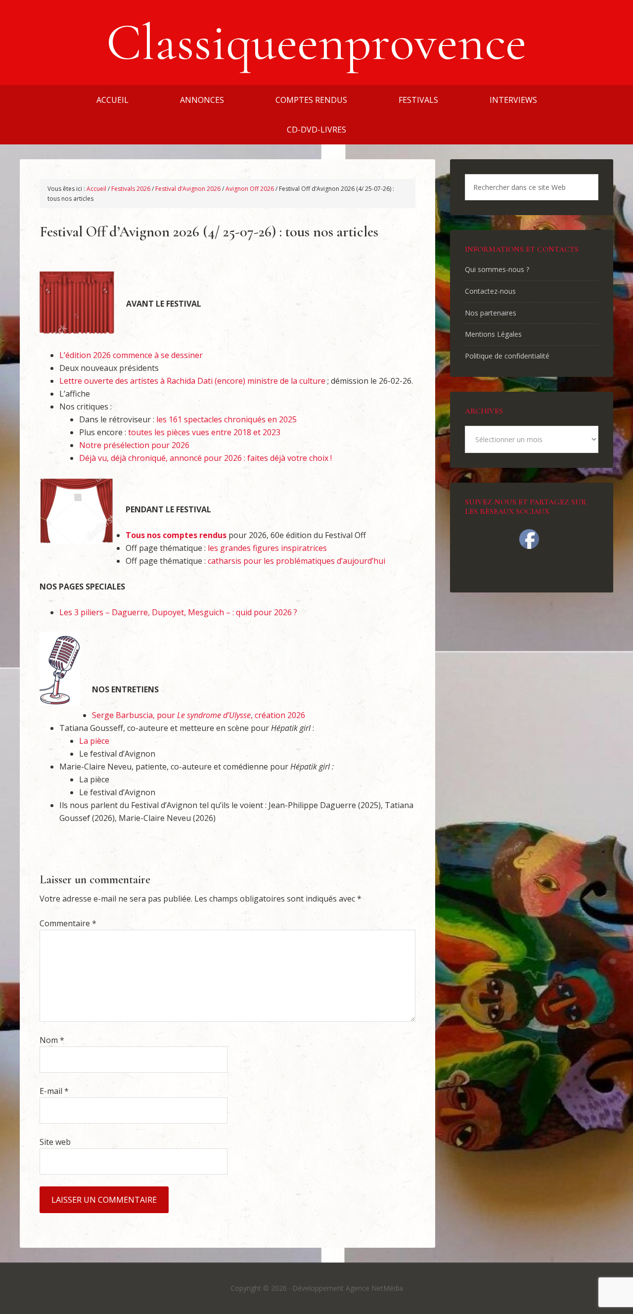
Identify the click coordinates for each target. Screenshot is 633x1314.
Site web (55, 1141)
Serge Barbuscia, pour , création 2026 (198, 715)
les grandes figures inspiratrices (267, 548)
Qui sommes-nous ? (497, 269)
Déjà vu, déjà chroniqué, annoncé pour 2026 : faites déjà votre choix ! (205, 458)
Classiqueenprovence (316, 42)
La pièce (94, 740)
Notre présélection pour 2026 (134, 445)
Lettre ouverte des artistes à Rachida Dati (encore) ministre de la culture (192, 380)
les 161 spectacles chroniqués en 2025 (226, 419)
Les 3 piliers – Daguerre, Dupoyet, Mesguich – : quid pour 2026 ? (178, 612)
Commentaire (68, 923)
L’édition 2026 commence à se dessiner (131, 355)
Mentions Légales (493, 334)
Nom (52, 1040)
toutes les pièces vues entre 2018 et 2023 (204, 432)
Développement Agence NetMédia (347, 1288)
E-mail (54, 1091)
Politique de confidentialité (507, 356)
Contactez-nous (490, 291)
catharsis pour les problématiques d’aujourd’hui (296, 560)
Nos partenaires (490, 312)
